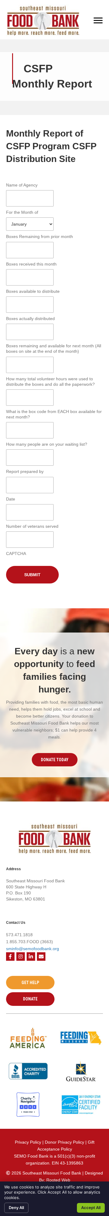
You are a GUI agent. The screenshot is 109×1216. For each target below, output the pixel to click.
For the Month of (22, 212)
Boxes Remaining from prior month (39, 236)
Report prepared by (25, 471)
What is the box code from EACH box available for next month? (54, 414)
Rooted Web (58, 1180)
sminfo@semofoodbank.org (32, 948)
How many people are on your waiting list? (46, 444)
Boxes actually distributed (30, 318)
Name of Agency (22, 185)
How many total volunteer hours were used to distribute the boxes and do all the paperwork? (50, 381)
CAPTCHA (16, 553)
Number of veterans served (32, 526)
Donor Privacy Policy (65, 1142)
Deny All (16, 1207)
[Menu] (98, 20)
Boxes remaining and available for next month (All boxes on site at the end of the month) (53, 348)
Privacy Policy (28, 1142)
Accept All (91, 1207)
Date (10, 499)
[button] (55, 759)
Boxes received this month (31, 264)
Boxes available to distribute (33, 291)
